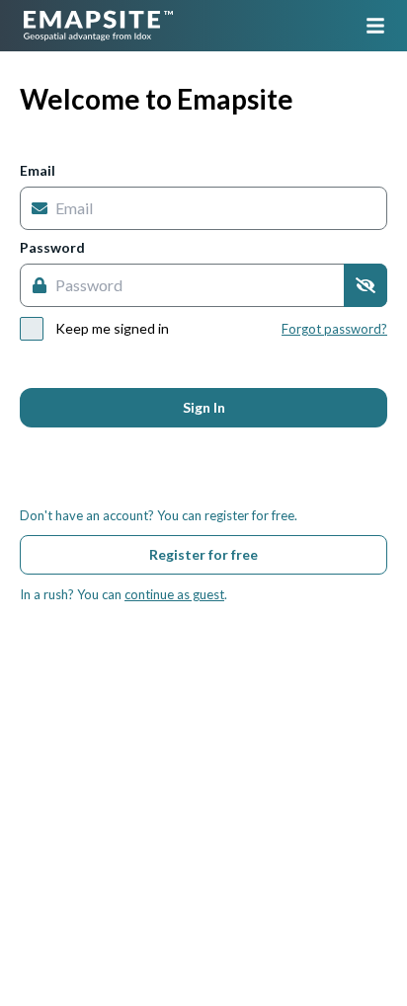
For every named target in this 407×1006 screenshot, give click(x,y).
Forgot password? (334, 329)
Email (37, 171)
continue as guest (174, 594)
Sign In (204, 407)
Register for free (203, 554)
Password (52, 248)
